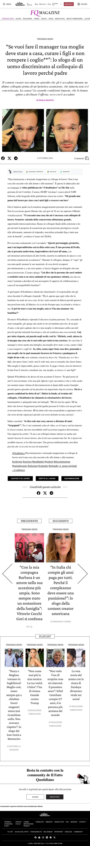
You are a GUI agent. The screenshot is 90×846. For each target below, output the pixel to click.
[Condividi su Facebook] (3, 158)
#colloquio (17, 461)
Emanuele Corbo (62, 622)
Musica (44, 18)
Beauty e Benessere (74, 18)
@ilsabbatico (18, 453)
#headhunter (38, 461)
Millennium (42, 4)
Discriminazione (71, 478)
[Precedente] (7, 574)
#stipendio (54, 465)
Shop (49, 4)
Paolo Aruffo (46, 100)
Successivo (61, 521)
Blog (36, 4)
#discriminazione (62, 461)
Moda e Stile (60, 18)
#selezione (33, 465)
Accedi (35, 797)
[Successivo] (82, 574)
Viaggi (51, 18)
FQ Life (18, 18)
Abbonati (69, 4)
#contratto (43, 465)
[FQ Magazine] (45, 12)
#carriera (27, 461)
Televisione (27, 18)
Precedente (29, 521)
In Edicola (29, 4)
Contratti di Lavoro (20, 478)
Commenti (79, 158)
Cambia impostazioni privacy (28, 824)
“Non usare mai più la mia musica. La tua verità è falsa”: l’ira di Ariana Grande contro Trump (34, 687)
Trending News (8, 18)
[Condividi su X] (9, 158)
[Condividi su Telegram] (16, 158)
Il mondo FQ (55, 4)
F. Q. (30, 627)
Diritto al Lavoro (47, 478)
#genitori (49, 461)
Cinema (36, 18)
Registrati (55, 797)
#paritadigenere (19, 465)
